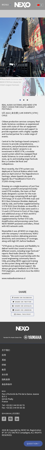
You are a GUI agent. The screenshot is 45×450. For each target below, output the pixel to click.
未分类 (5, 374)
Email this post (23, 314)
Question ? (33, 443)
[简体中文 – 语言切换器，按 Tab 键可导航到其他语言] (39, 5)
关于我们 (6, 350)
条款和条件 (7, 384)
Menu (6, 5)
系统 (4, 360)
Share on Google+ (23, 306)
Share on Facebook (22, 297)
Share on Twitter (22, 302)
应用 (4, 355)
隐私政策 (6, 379)
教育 (4, 369)
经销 (4, 364)
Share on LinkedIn (23, 310)
